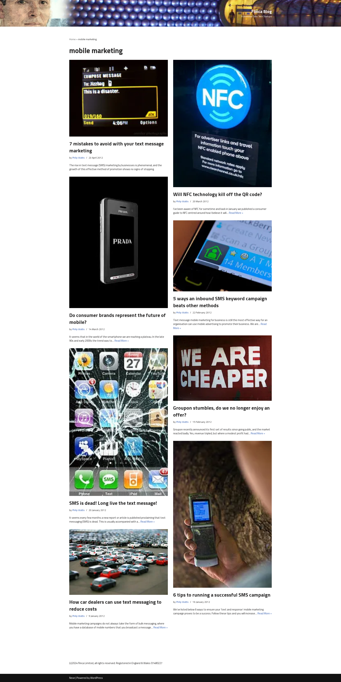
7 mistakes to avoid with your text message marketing (116, 147)
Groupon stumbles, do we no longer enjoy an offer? (221, 411)
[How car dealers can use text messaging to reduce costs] (118, 562)
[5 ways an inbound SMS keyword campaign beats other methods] (222, 255)
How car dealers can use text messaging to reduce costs (115, 605)
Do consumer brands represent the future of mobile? (117, 318)
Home (72, 39)
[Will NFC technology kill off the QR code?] (222, 123)
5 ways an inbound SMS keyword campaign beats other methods (220, 302)
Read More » (236, 213)
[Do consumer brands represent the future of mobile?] (118, 242)
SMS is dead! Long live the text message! (113, 503)
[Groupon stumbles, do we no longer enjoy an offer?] (222, 368)
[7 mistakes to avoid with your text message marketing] (118, 98)
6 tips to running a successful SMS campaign (221, 595)
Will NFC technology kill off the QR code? (217, 194)
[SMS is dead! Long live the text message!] (118, 422)
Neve (72, 678)
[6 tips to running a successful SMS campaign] (222, 514)
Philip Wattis (78, 157)
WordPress (96, 678)
